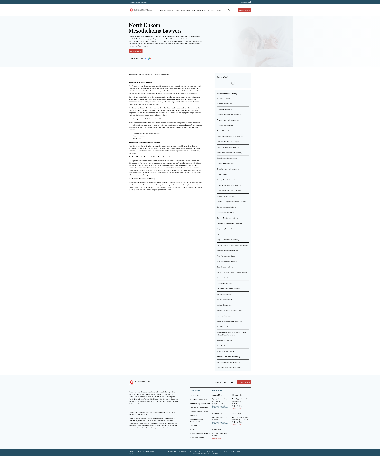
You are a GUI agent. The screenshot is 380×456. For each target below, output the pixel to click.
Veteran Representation (199, 407)
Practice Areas (180, 10)
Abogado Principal (223, 98)
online (169, 190)
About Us (193, 415)
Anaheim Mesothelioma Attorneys (229, 114)
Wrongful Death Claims (199, 411)
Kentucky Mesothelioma (225, 351)
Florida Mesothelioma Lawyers (227, 250)
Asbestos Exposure (203, 10)
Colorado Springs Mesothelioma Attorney (231, 201)
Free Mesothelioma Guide (226, 256)
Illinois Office (216, 429)
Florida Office (217, 413)
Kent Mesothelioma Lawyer (226, 346)
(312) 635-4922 (237, 406)
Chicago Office (237, 395)
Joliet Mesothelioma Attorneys (227, 327)
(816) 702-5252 (237, 422)
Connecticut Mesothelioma (226, 207)
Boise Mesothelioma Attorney (227, 158)
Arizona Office (217, 395)
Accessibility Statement (201, 453)
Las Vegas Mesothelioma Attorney (229, 362)
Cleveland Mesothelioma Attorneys (229, 191)
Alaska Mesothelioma (224, 109)
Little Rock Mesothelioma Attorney (229, 367)
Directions (236, 408)
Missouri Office (237, 413)
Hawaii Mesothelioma (224, 283)
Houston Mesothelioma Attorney (228, 289)
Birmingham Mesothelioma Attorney (229, 153)
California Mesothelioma (225, 163)
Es (218, 234)
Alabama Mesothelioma (225, 104)
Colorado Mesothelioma (225, 196)
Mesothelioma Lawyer (142, 74)
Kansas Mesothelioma (224, 340)
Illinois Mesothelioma (224, 299)
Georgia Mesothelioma (225, 267)
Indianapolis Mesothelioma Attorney (229, 310)
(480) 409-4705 (217, 403)
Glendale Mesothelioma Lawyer (228, 278)
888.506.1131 (245, 2)
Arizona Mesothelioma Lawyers (228, 120)
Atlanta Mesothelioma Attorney (228, 131)
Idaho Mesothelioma (224, 294)
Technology (172, 451)
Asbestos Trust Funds (167, 10)
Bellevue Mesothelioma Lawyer (228, 142)
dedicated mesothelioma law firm (143, 97)
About (219, 10)
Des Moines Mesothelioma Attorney (229, 223)
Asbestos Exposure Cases (200, 403)
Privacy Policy (209, 451)
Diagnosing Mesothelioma (226, 229)
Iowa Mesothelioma (223, 316)
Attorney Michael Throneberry (196, 420)
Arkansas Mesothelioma (225, 125)
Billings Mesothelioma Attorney (228, 147)
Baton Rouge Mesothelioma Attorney (230, 136)
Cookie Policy (235, 451)
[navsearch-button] (229, 10)
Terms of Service (195, 451)
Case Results (195, 425)
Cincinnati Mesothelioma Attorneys (229, 185)
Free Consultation (197, 437)
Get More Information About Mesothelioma (232, 272)
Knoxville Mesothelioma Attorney (228, 357)
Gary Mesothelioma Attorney (227, 261)
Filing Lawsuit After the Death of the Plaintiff (232, 245)
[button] (141, 58)
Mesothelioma (190, 10)
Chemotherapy (222, 174)
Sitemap (215, 453)
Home (131, 74)
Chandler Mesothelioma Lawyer (228, 169)
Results (213, 10)
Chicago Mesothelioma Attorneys (228, 180)
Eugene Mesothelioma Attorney (228, 240)
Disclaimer (183, 451)
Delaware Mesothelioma (225, 212)
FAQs (192, 429)
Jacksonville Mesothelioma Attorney (229, 321)
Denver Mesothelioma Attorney (228, 218)
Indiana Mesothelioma (224, 305)
